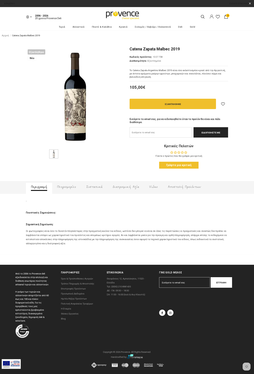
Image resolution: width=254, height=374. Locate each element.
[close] (249, 3)
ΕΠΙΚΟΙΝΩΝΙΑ (244, 3)
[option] (75, 97)
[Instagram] (170, 313)
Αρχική (5, 35)
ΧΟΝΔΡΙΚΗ (9, 3)
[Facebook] (162, 313)
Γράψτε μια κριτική (179, 165)
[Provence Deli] (140, 15)
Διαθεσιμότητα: (138, 61)
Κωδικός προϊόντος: (141, 57)
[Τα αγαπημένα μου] (218, 18)
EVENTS (233, 3)
